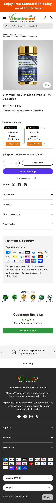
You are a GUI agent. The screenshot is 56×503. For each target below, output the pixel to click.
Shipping (18, 110)
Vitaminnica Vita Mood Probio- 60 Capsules (20, 36)
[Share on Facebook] (19, 185)
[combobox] (28, 26)
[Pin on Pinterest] (25, 185)
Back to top (28, 363)
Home (5, 34)
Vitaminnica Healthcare (18, 496)
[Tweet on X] (13, 185)
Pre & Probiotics (16, 34)
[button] (52, 18)
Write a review (28, 330)
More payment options (28, 178)
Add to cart (37, 163)
